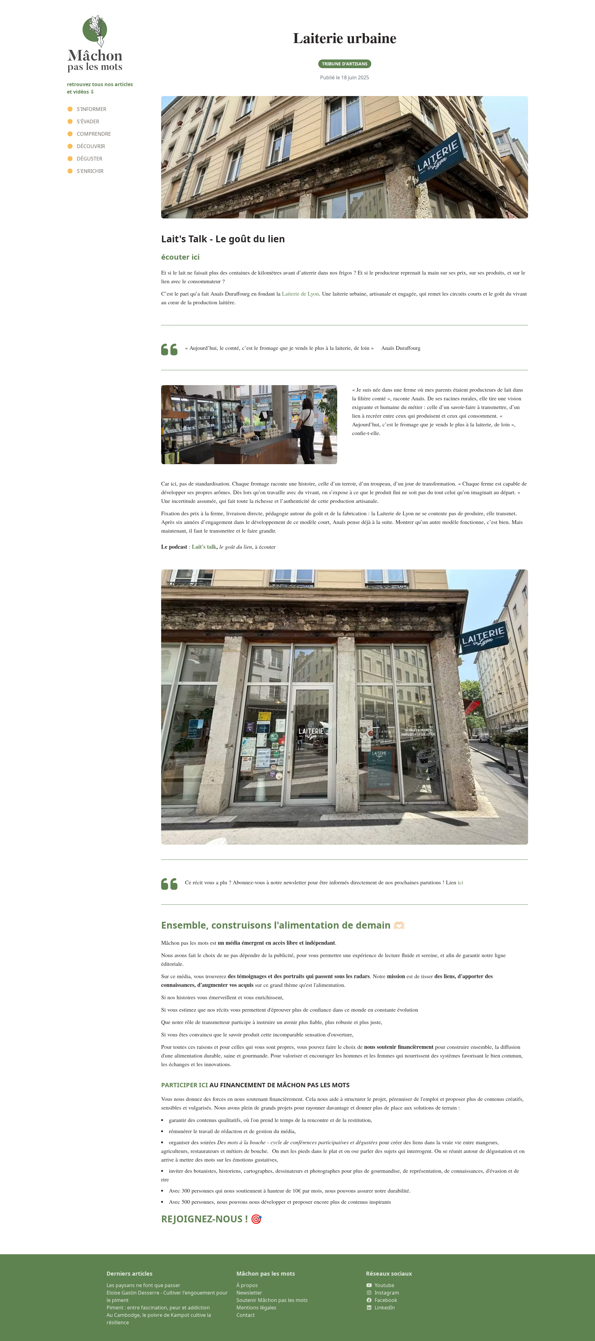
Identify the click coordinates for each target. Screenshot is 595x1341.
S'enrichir (90, 171)
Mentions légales (256, 1307)
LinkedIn (385, 1307)
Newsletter (249, 1292)
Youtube (384, 1285)
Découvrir (91, 146)
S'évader (88, 121)
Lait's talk (204, 547)
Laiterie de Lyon (300, 293)
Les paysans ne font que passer (143, 1285)
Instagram (387, 1292)
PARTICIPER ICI (184, 1085)
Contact (245, 1315)
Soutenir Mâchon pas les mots (272, 1300)
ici (460, 882)
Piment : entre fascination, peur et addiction (158, 1307)
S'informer (91, 109)
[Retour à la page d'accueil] (106, 44)
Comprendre (94, 133)
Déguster (89, 158)
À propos (247, 1285)
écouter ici (180, 257)
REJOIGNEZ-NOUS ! (204, 1218)
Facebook (386, 1300)
